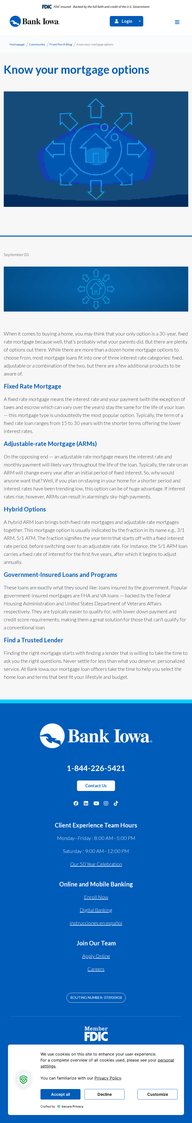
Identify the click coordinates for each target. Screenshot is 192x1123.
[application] (96, 1080)
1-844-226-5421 (96, 768)
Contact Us (96, 785)
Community (37, 44)
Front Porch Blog (61, 44)
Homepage (17, 44)
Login (127, 21)
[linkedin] (86, 803)
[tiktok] (116, 803)
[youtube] (96, 803)
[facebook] (76, 803)
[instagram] (106, 803)
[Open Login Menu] (139, 21)
